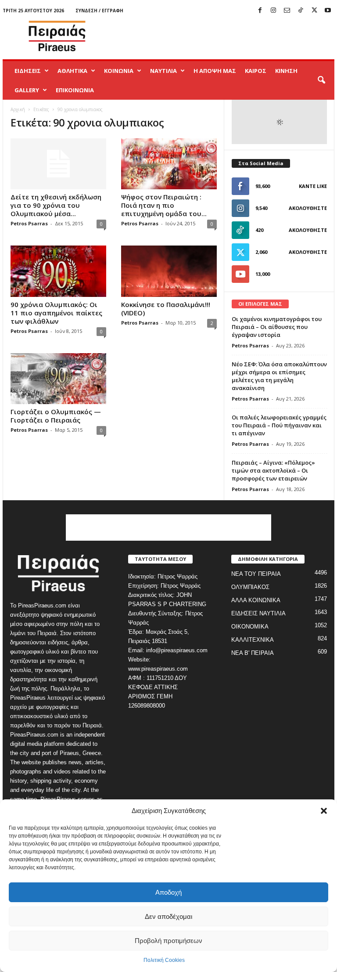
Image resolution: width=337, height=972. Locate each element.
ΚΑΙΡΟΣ (255, 71)
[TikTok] (300, 10)
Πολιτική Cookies (164, 960)
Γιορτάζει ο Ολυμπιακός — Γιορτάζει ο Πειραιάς (56, 415)
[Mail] (287, 10)
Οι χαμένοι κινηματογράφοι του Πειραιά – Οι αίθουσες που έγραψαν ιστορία (277, 327)
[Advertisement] (223, 36)
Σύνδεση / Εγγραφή (99, 10)
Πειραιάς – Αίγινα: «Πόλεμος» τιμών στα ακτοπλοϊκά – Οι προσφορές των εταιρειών (273, 470)
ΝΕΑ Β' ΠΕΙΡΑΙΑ (252, 653)
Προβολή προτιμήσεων (168, 940)
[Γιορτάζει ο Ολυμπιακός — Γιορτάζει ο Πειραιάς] (58, 378)
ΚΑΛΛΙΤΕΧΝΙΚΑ (252, 639)
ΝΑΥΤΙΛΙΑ (163, 71)
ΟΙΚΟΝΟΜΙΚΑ (250, 626)
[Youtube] (328, 10)
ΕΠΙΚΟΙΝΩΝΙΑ (75, 90)
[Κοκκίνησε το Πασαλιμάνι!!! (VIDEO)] (169, 271)
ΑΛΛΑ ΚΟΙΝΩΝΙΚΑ (255, 600)
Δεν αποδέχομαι (168, 916)
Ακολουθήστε (308, 208)
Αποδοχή (168, 892)
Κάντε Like (313, 186)
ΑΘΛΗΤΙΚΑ (72, 71)
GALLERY (26, 90)
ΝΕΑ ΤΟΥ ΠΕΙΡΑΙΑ (256, 574)
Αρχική (18, 109)
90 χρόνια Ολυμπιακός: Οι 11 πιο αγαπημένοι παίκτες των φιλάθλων (56, 312)
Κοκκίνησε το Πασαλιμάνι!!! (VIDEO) (165, 308)
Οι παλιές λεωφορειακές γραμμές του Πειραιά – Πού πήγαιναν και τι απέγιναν (279, 425)
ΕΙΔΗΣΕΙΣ (27, 71)
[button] (323, 810)
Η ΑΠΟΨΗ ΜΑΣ (215, 71)
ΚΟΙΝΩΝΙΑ (118, 71)
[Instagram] (273, 10)
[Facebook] (260, 10)
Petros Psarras (29, 223)
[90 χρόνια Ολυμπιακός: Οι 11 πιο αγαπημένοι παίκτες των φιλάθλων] (58, 271)
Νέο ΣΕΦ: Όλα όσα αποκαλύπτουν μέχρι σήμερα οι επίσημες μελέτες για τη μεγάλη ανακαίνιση (279, 376)
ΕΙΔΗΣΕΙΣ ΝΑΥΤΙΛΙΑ (258, 613)
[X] (314, 10)
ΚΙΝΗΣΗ (286, 71)
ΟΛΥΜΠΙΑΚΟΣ (250, 587)
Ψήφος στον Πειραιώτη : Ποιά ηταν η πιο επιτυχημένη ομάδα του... (164, 205)
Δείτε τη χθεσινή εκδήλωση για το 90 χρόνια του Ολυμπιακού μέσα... (56, 205)
